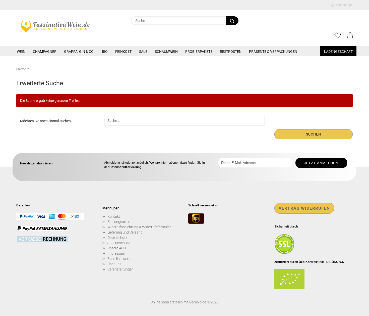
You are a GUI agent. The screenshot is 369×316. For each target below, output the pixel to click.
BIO (105, 52)
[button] (350, 35)
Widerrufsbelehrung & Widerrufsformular (139, 227)
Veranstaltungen (120, 269)
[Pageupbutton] (355, 308)
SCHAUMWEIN (166, 52)
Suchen (313, 134)
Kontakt (113, 216)
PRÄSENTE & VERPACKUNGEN (273, 52)
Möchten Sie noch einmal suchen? (46, 121)
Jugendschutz (118, 243)
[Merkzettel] (337, 35)
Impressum (116, 253)
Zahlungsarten (118, 222)
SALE (143, 52)
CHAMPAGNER (44, 52)
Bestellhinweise (119, 259)
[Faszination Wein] (55, 26)
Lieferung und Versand (125, 232)
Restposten (230, 52)
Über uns (114, 264)
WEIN (21, 52)
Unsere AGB (116, 248)
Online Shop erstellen (167, 302)
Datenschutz (117, 238)
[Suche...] (232, 20)
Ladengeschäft (338, 52)
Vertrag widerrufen (304, 208)
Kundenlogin (343, 5)
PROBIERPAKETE (198, 52)
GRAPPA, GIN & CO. (79, 52)
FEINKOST (123, 52)
